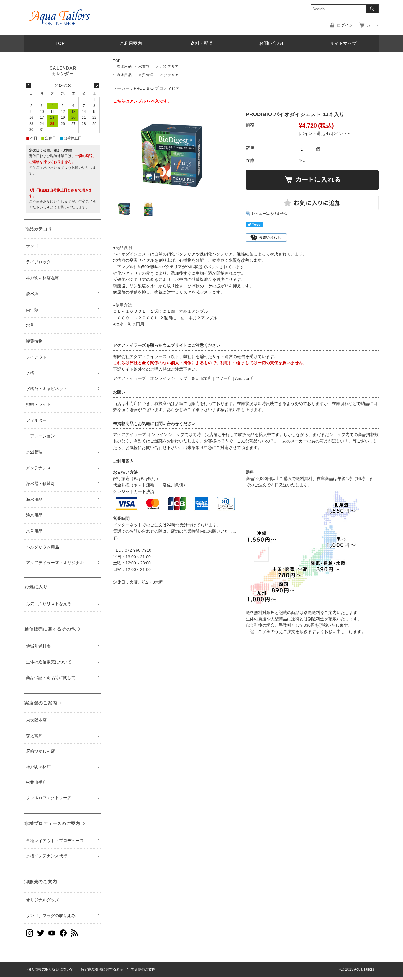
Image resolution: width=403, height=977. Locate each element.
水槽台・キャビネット (46, 389)
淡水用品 (124, 66)
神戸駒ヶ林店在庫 (42, 278)
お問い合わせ (272, 43)
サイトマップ (343, 43)
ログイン (345, 25)
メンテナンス (38, 468)
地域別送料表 (38, 646)
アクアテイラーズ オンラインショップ (150, 378)
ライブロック (38, 262)
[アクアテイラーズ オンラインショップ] (59, 13)
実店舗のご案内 (40, 702)
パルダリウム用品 (42, 547)
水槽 (30, 373)
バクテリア (169, 66)
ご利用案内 (131, 43)
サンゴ (32, 246)
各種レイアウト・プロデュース (55, 840)
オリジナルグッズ (42, 900)
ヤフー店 (223, 378)
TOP (60, 43)
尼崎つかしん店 (40, 751)
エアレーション (40, 436)
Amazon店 (245, 378)
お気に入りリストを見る (48, 604)
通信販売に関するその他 (50, 628)
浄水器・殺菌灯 (40, 483)
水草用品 (34, 531)
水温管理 (34, 452)
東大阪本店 (36, 720)
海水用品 (124, 75)
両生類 (32, 309)
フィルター (36, 420)
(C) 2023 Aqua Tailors (356, 969)
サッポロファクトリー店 (48, 798)
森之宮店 (34, 736)
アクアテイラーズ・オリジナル (55, 563)
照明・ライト (38, 404)
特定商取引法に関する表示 (102, 969)
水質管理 (145, 66)
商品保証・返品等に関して (51, 677)
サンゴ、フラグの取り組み (51, 916)
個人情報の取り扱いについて (50, 969)
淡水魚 (32, 294)
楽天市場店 (201, 378)
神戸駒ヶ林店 (38, 767)
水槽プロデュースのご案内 (52, 823)
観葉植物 (34, 341)
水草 (30, 325)
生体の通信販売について (48, 662)
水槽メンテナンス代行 (46, 856)
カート (372, 25)
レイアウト (36, 357)
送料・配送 (202, 43)
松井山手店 (36, 782)
